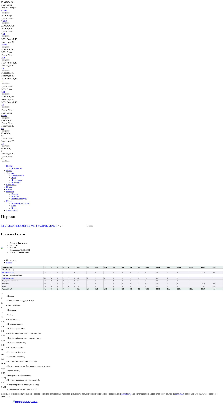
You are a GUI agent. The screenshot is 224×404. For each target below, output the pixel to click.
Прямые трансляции (20, 203)
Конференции (17, 175)
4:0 (2, 68)
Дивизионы (16, 180)
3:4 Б (3, 34)
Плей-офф (15, 182)
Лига (13, 178)
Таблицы (10, 173)
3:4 (2, 144)
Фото (13, 206)
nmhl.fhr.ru (126, 394)
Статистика (11, 185)
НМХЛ (9, 166)
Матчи (9, 171)
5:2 (2, 81)
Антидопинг (12, 210)
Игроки (9, 187)
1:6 (2, 128)
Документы (16, 168)
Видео (14, 208)
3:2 (2, 105)
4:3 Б (3, 92)
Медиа (9, 201)
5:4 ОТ (4, 116)
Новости (10, 192)
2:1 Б (3, 58)
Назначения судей (19, 199)
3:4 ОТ (4, 21)
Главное (15, 194)
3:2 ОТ (4, 10)
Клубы (9, 189)
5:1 (2, 159)
